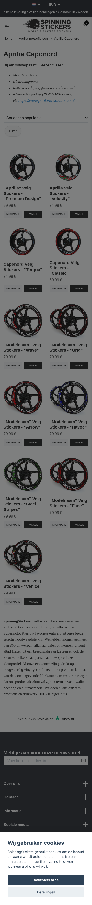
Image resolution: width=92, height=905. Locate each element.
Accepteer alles (46, 880)
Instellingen (46, 892)
